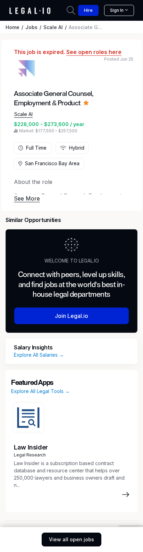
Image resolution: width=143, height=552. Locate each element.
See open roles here (93, 51)
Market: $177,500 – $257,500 (48, 130)
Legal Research (30, 454)
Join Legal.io (71, 315)
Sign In (117, 10)
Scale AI (53, 27)
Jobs (31, 27)
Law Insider (31, 447)
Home (12, 27)
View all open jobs (71, 539)
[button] (27, 198)
